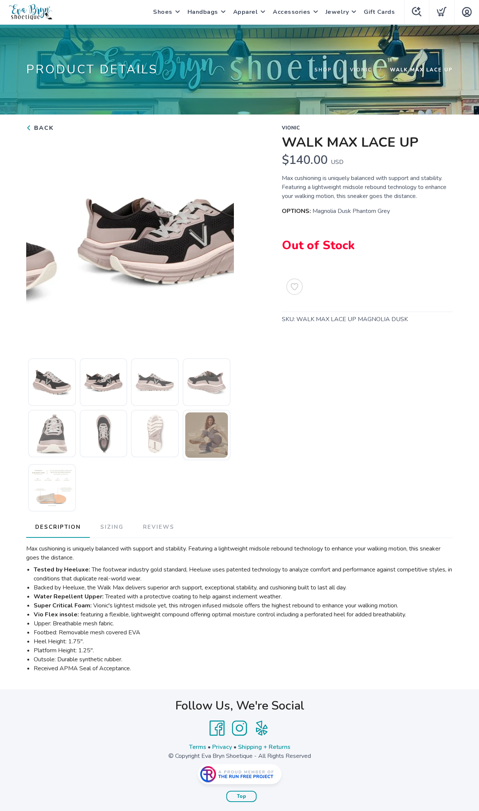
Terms (197, 747)
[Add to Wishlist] (294, 286)
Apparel (245, 12)
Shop (323, 70)
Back (43, 128)
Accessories (292, 12)
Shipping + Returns (264, 747)
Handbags (202, 12)
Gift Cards (379, 12)
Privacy (222, 747)
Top (241, 796)
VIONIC (361, 70)
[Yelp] (262, 728)
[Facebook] (217, 728)
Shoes (163, 12)
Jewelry (337, 12)
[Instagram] (239, 728)
